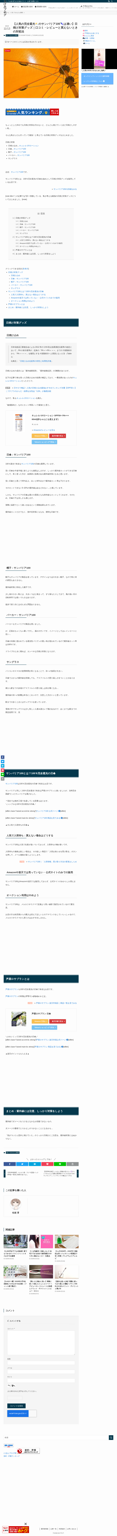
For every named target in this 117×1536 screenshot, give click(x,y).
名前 (9, 1359)
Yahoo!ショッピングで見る (44, 442)
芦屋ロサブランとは (24, 250)
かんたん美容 (89, 36)
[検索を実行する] (111, 1437)
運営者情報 (44, 1529)
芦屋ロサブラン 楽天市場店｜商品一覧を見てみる (56, 1003)
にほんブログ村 (10, 1453)
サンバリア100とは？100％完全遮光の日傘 (33, 237)
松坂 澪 (15, 1213)
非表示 (25, 269)
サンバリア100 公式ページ (47, 811)
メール (9, 1368)
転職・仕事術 (89, 38)
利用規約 (62, 1529)
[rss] (108, 1)
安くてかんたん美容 (12, 35)
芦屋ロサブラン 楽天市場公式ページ (51, 1040)
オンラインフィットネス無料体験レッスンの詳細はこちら (96, 78)
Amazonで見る (40, 436)
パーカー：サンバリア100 (29, 230)
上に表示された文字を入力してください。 (22, 1391)
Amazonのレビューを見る (44, 430)
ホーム (87, 43)
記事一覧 (54, 1529)
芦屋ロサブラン (11, 989)
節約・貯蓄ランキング (12, 1456)
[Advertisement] (41, 540)
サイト (9, 1377)
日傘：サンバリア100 (27, 224)
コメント (11, 1329)
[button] (10, 1164)
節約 (86, 30)
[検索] (111, 1)
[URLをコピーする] (72, 1164)
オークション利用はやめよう (30, 246)
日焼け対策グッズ (23, 218)
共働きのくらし (90, 41)
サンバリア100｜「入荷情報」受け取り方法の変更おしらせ (52, 862)
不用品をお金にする (92, 33)
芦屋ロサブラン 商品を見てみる (48, 1047)
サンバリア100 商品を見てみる (48, 818)
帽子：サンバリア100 (27, 227)
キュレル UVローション (29, 146)
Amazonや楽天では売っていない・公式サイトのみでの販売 (41, 243)
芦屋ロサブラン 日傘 (41, 1013)
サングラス (24, 233)
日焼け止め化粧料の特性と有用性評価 (35, 361)
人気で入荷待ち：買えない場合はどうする (35, 240)
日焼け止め (24, 221)
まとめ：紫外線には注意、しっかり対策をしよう (36, 254)
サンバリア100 (20, 149)
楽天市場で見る (57, 436)
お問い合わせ (71, 1529)
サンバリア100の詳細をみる (65, 189)
